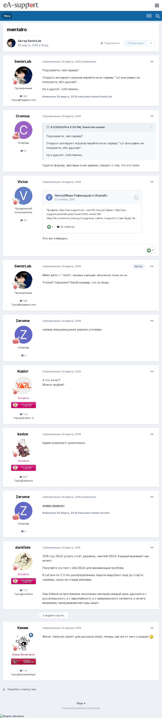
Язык (80, 703)
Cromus (23, 116)
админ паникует (53, 505)
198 (24, 96)
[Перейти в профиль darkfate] (23, 561)
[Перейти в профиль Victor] (23, 196)
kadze (22, 434)
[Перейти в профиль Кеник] (23, 642)
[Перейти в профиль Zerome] (23, 335)
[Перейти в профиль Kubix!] (23, 385)
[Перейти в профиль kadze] (23, 448)
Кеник (22, 628)
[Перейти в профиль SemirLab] (11, 43)
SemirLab (34, 40)
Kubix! (22, 371)
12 (24, 150)
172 (24, 590)
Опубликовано (61, 61)
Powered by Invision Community (81, 708)
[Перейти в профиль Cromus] (23, 130)
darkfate (22, 547)
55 (25, 220)
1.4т (24, 414)
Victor (22, 182)
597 (25, 476)
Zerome (23, 321)
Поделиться (111, 43)
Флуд (44, 45)
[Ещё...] (152, 61)
